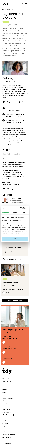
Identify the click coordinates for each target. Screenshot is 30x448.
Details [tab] (15, 212)
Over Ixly (4, 389)
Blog (3, 426)
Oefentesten (5, 432)
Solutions (5, 423)
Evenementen (9, 9)
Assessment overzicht (8, 434)
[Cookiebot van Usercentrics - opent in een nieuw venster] (19, 208)
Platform (4, 420)
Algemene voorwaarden (9, 401)
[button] (26, 3)
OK (15, 238)
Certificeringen (6, 437)
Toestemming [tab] (5, 212)
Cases (4, 392)
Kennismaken (6, 386)
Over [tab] (24, 212)
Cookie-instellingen (7, 398)
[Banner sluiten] (27, 207)
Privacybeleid (6, 403)
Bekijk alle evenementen (15, 300)
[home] (5, 3)
